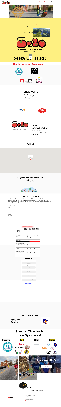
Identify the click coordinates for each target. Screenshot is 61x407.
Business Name (29, 261)
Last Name (28, 269)
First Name (28, 265)
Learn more (46, 366)
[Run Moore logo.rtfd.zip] (30, 57)
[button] (49, 36)
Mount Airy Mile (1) (46, 360)
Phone (29, 273)
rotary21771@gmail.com (29, 399)
